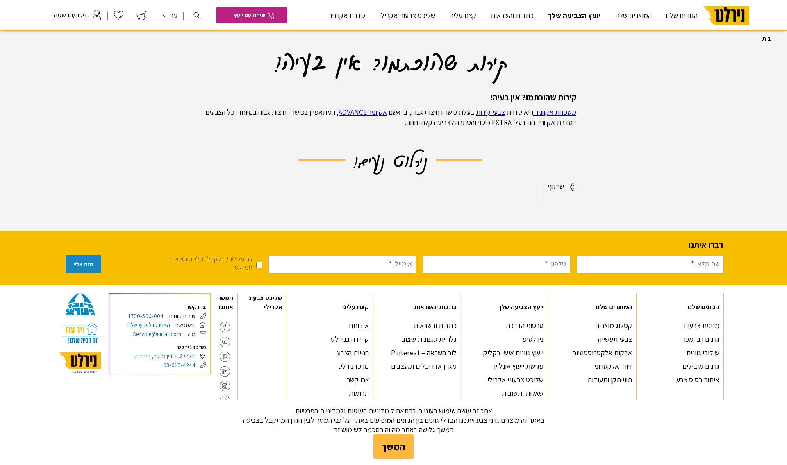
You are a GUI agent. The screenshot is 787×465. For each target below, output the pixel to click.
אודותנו (359, 325)
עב (172, 15)
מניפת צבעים (701, 325)
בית (766, 38)
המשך (393, 446)
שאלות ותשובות (523, 393)
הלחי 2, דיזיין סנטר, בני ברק (164, 356)
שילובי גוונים (703, 352)
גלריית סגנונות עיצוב (429, 339)
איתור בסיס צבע (697, 379)
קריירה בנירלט (350, 339)
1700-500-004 (146, 316)
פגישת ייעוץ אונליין (519, 366)
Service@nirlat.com (157, 334)
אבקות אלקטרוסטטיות (602, 352)
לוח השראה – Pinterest (424, 352)
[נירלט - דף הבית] (726, 28)
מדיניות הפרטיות (317, 410)
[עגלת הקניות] (141, 17)
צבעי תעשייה (615, 339)
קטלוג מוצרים (613, 325)
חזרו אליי (83, 264)
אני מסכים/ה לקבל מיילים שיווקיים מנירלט (212, 263)
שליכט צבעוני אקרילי (407, 15)
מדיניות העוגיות (368, 410)
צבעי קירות (490, 112)
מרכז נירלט (353, 366)
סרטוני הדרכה (525, 325)
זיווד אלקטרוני (613, 366)
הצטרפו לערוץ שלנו (148, 325)
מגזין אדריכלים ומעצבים (424, 366)
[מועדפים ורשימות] (118, 17)
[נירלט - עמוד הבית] (80, 362)
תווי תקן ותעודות (609, 379)
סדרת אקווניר (347, 15)
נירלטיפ (533, 339)
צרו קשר (358, 379)
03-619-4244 (179, 365)
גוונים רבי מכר (700, 339)
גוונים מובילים (700, 366)
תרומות (359, 393)
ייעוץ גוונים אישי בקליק (513, 352)
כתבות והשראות (435, 325)
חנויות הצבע (353, 352)
